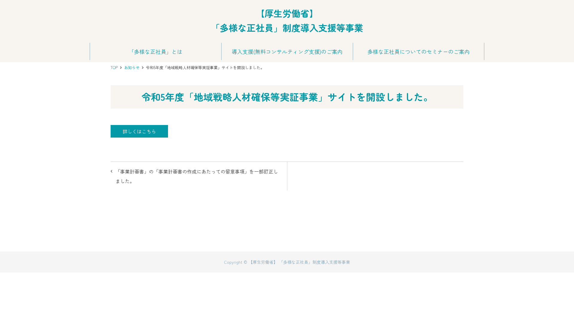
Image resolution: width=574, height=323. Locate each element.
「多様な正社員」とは (155, 51)
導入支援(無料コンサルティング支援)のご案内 (287, 51)
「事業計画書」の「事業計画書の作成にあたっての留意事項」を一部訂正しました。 (196, 176)
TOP (114, 67)
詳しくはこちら (139, 131)
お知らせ (132, 67)
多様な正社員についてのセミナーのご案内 (418, 51)
